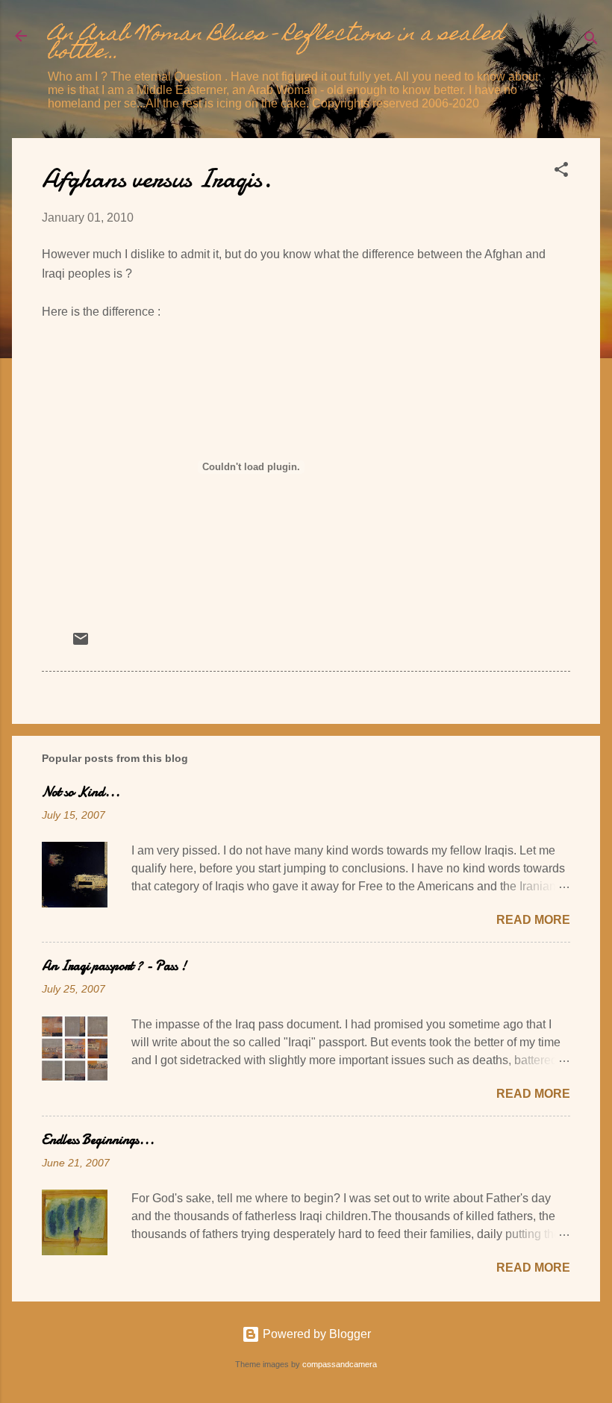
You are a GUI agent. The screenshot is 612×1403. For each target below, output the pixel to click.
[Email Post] (81, 643)
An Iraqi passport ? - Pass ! (114, 966)
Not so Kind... (81, 792)
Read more (533, 919)
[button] (561, 172)
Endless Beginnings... (98, 1140)
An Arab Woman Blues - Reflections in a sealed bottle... (276, 44)
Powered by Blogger (315, 1334)
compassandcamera (339, 1364)
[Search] (591, 40)
